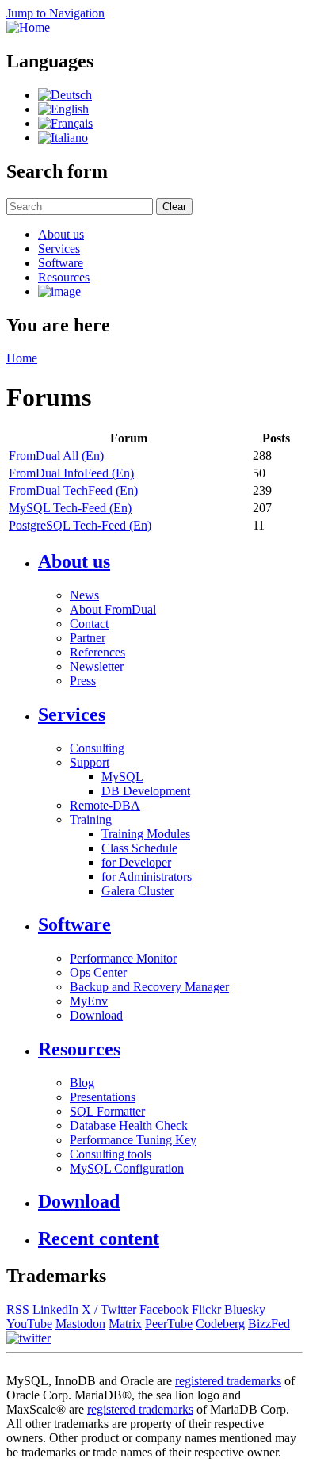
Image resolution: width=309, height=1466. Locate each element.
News (84, 595)
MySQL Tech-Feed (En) (70, 508)
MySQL (122, 776)
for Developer (136, 862)
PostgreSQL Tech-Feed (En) (80, 525)
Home (21, 358)
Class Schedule (139, 848)
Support (89, 762)
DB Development (145, 791)
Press (83, 680)
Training (91, 819)
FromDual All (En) (56, 455)
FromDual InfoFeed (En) (71, 473)
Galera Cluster (137, 891)
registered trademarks (228, 1381)
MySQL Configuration (127, 1168)
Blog (82, 1082)
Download (96, 1015)
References (97, 652)
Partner (87, 638)
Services (59, 248)
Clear (174, 206)
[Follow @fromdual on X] (28, 1338)
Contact (89, 623)
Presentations (102, 1097)
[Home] (28, 27)
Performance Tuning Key (133, 1139)
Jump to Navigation (55, 13)
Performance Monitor (123, 958)
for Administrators (146, 876)
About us (61, 234)
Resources (64, 277)
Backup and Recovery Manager (149, 986)
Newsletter (97, 666)
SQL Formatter (107, 1111)
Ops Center (98, 972)
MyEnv (89, 1001)
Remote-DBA (105, 805)
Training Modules (145, 833)
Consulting (97, 748)
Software (60, 263)
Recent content (98, 1238)
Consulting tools (110, 1154)
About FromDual (113, 609)
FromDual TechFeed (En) (73, 490)
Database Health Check (129, 1125)
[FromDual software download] (59, 291)
